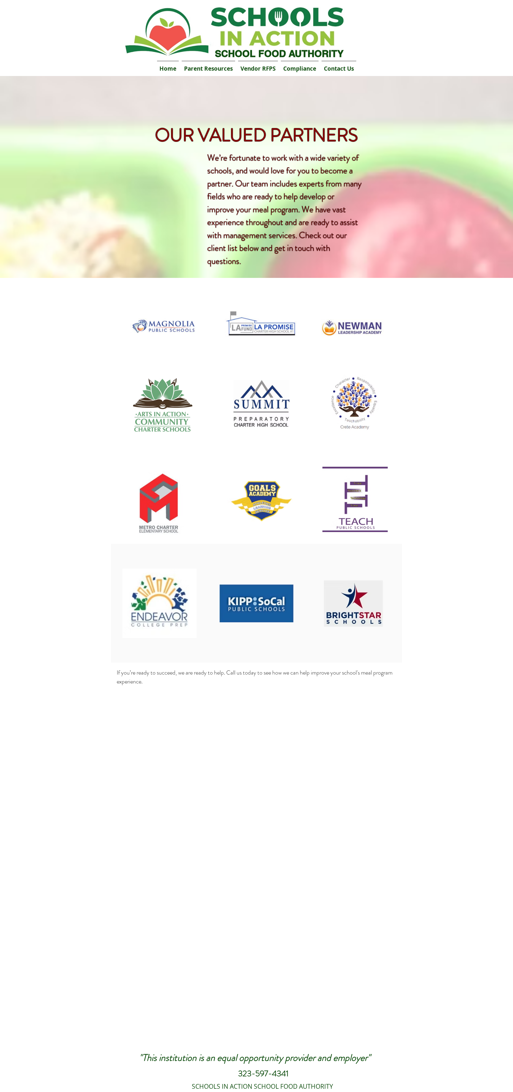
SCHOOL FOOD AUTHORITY (279, 53)
